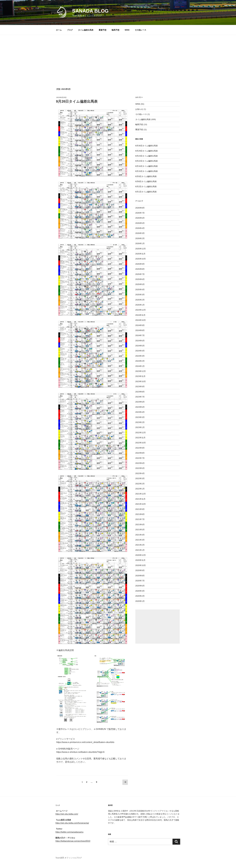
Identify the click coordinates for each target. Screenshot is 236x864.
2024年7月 (140, 335)
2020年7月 (140, 581)
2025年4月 (140, 289)
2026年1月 (140, 243)
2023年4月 (140, 412)
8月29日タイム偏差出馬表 (146, 151)
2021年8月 (140, 514)
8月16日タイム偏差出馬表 (146, 166)
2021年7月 (140, 519)
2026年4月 (140, 228)
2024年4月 (140, 351)
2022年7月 (140, 458)
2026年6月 (140, 218)
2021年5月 (140, 529)
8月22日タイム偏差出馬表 (146, 161)
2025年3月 (140, 294)
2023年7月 (140, 397)
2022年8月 (140, 453)
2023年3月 (140, 417)
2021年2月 (140, 545)
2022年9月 (140, 448)
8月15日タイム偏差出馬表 (146, 171)
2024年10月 (140, 320)
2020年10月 (140, 565)
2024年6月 (140, 341)
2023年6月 (140, 402)
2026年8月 (140, 208)
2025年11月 (140, 254)
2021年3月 (140, 540)
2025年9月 (140, 264)
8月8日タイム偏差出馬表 (146, 181)
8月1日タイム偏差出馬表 (146, 192)
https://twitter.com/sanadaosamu (69, 832)
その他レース (140, 30)
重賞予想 (102, 30)
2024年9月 (140, 325)
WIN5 (127, 30)
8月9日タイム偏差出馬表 (146, 176)
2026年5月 (140, 223)
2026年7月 (140, 213)
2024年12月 (140, 310)
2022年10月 (140, 443)
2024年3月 (140, 356)
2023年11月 (140, 376)
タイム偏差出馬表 (85, 30)
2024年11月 (140, 315)
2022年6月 (140, 463)
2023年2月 (140, 422)
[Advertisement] (118, 55)
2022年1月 (140, 489)
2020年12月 (140, 555)
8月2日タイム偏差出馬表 (146, 186)
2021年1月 (140, 550)
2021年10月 (140, 504)
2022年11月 (140, 438)
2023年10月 (140, 381)
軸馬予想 (115, 30)
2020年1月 (140, 601)
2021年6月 (140, 524)
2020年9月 (140, 570)
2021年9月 (140, 509)
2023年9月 (140, 386)
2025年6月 (140, 279)
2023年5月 (140, 407)
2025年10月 (140, 259)
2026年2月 (140, 238)
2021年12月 (140, 494)
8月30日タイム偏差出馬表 (146, 146)
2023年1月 (140, 427)
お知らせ (139, 109)
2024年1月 (140, 366)
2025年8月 (140, 269)
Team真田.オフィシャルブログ (68, 858)
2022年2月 (140, 484)
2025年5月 (140, 284)
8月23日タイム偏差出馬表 (146, 156)
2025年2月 (140, 300)
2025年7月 (140, 274)
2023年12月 (140, 371)
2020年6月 (140, 586)
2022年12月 (140, 432)
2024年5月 (140, 346)
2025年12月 (140, 249)
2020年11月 (140, 560)
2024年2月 (140, 361)
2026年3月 (140, 233)
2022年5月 (140, 468)
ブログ (70, 30)
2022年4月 (140, 473)
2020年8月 (140, 575)
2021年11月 (140, 499)
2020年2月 (140, 596)
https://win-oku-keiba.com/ (66, 814)
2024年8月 (140, 330)
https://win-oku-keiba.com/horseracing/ (72, 823)
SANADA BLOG (90, 11)
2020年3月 (140, 591)
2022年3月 (140, 478)
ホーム (59, 30)
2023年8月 (140, 392)
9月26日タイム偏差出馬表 (77, 101)
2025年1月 (140, 305)
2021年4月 (140, 535)
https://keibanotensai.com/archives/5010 (72, 841)
